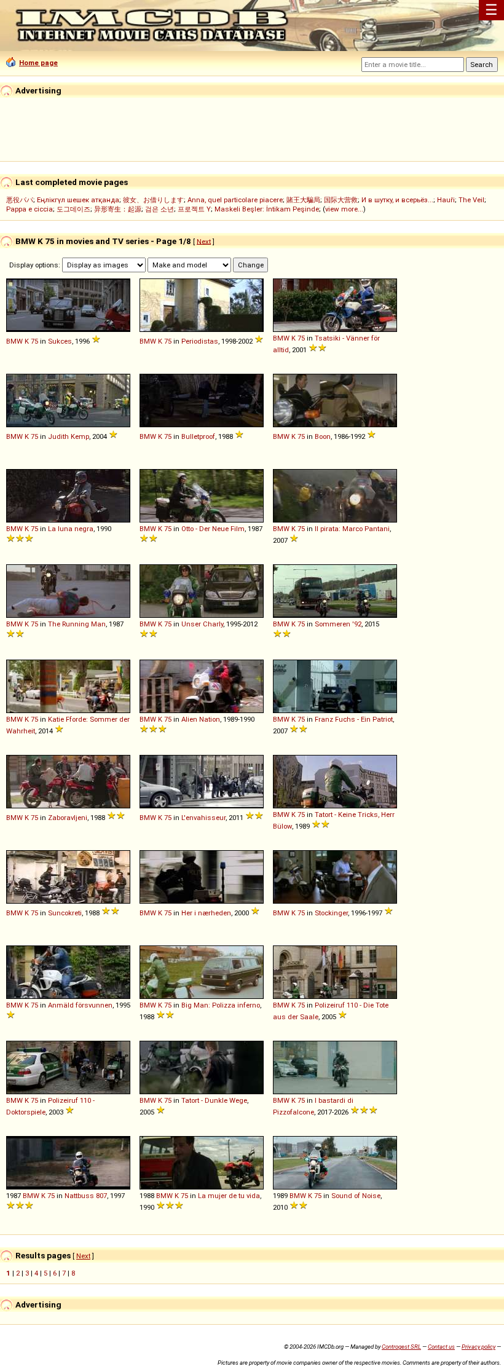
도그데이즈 (73, 209)
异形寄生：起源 (117, 209)
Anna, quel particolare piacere (235, 199)
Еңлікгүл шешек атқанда (78, 199)
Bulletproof (198, 436)
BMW (14, 341)
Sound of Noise (355, 1195)
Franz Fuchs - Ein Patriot (354, 719)
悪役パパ (19, 199)
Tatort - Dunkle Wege (214, 1100)
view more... (344, 209)
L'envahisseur (203, 817)
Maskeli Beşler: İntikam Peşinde (267, 209)
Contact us (441, 1346)
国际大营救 (341, 199)
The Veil (471, 199)
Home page (38, 62)
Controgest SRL (401, 1346)
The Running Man (77, 624)
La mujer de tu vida (229, 1195)
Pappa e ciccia (29, 209)
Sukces (60, 341)
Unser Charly (202, 624)
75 (34, 341)
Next (204, 241)
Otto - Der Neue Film (213, 528)
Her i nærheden (206, 913)
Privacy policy (478, 1346)
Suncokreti (65, 913)
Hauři (446, 199)
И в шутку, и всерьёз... (397, 199)
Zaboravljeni (67, 817)
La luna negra (70, 528)
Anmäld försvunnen (80, 1005)
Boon (323, 436)
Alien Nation (200, 719)
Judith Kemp (68, 436)
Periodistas (199, 341)
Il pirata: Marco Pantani (352, 528)
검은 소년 (159, 209)
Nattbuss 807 (86, 1195)
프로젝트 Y (194, 209)
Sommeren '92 (338, 624)
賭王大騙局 (303, 199)
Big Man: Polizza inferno (220, 1005)
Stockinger (331, 913)
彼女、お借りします (153, 199)
